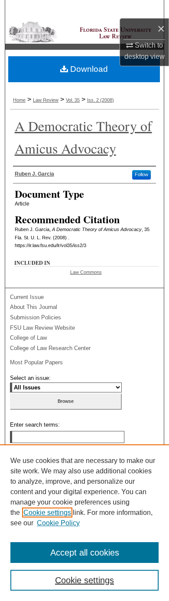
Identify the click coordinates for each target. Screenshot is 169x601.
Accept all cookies (84, 552)
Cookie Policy (58, 523)
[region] (84, 522)
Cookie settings (47, 512)
